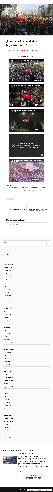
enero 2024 (7, 261)
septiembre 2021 (8, 311)
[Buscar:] (26, 242)
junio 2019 (7, 396)
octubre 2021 (7, 308)
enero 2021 (7, 336)
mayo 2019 (7, 399)
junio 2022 (7, 286)
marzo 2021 (7, 330)
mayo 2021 (7, 324)
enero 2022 (7, 299)
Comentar (42, 231)
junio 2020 (7, 358)
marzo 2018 (7, 434)
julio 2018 (7, 428)
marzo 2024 (7, 258)
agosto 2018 (7, 424)
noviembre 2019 (8, 380)
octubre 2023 (7, 270)
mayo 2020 (7, 361)
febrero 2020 (7, 371)
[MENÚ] (4, 2)
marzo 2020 (7, 368)
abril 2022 (7, 289)
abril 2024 (7, 255)
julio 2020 (7, 355)
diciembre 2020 (8, 339)
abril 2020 (7, 365)
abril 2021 (7, 327)
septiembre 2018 (8, 421)
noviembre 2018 (8, 418)
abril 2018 (7, 431)
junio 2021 (7, 321)
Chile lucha (35, 50)
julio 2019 (7, 393)
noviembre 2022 (8, 280)
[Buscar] (49, 2)
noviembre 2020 (8, 343)
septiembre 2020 (9, 349)
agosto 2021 (7, 314)
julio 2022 (7, 283)
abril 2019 (7, 402)
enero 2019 (7, 412)
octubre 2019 (7, 383)
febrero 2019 (7, 409)
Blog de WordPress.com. (26, 489)
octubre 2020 (8, 346)
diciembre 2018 (8, 415)
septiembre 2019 (8, 387)
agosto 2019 (7, 390)
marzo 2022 (7, 292)
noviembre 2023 (8, 267)
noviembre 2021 (8, 305)
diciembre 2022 (8, 276)
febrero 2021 (7, 333)
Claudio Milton (24, 50)
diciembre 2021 (8, 302)
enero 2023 (7, 273)
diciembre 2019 (8, 377)
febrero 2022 (7, 295)
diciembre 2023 (8, 264)
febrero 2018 (7, 437)
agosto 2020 (7, 352)
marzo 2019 (7, 405)
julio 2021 (7, 317)
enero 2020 (7, 374)
